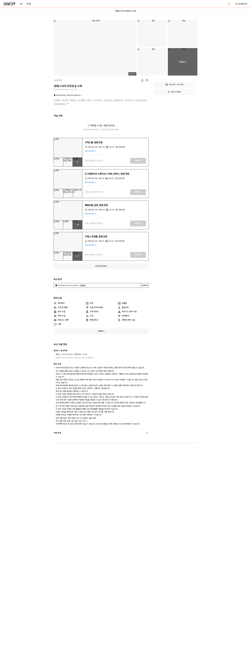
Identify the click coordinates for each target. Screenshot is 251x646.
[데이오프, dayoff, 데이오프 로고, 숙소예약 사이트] (9, 3)
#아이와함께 (81, 100)
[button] (68, 148)
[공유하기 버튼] (142, 80)
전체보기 (101, 331)
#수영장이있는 (108, 100)
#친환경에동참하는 (59, 104)
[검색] (229, 4)
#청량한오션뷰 (119, 100)
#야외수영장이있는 (141, 100)
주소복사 (145, 285)
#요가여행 (65, 100)
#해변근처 (73, 100)
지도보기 (83, 285)
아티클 (28, 4)
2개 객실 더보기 (101, 266)
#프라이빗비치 (129, 100)
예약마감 (138, 160)
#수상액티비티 (98, 100)
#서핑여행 (57, 100)
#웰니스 (89, 100)
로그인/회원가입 (241, 4)
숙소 (21, 4)
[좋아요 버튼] (147, 80)
